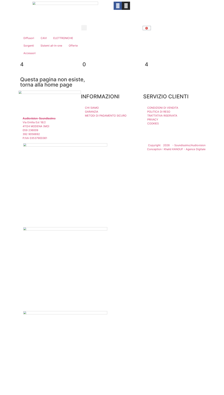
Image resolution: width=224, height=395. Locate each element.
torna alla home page (46, 84)
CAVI (44, 38)
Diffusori (28, 38)
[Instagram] (126, 6)
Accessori (29, 53)
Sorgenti (28, 45)
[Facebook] (118, 6)
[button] (84, 27)
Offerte (73, 45)
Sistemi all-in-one (51, 45)
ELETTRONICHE (63, 38)
